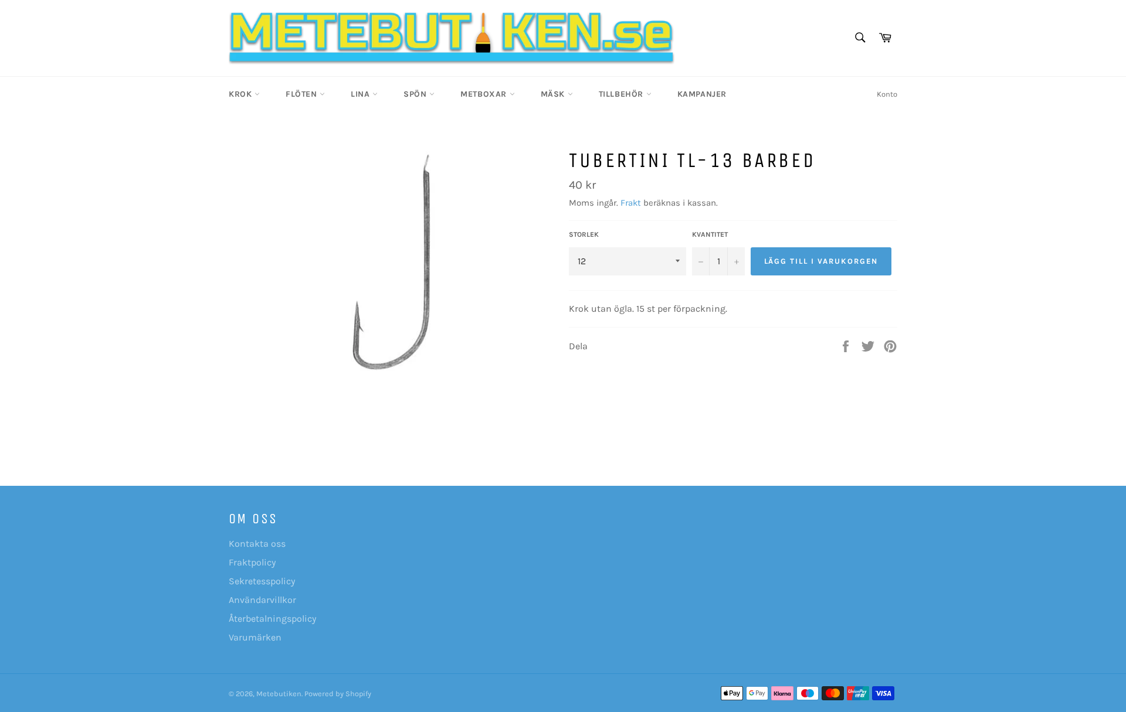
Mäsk (554, 94)
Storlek (584, 234)
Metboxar (484, 94)
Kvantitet (710, 234)
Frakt (630, 202)
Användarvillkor (262, 599)
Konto (887, 94)
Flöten (303, 94)
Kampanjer (702, 94)
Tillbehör (622, 94)
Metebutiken (278, 693)
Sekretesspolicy (262, 581)
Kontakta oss (257, 543)
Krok (242, 94)
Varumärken (255, 637)
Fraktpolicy (252, 562)
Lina (361, 94)
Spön (416, 94)
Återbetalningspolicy (272, 618)
